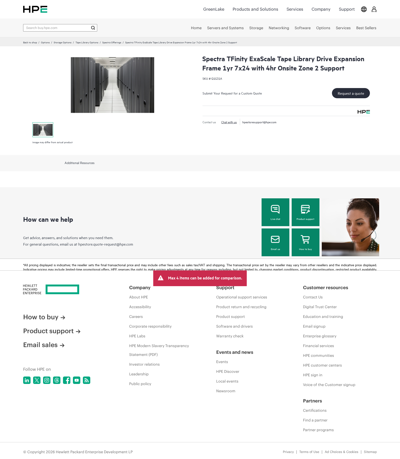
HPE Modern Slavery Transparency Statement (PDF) (159, 350)
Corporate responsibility (150, 326)
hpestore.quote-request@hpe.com (105, 244)
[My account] (374, 9)
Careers (136, 316)
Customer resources (325, 287)
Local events (227, 381)
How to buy (305, 249)
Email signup (314, 326)
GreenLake (213, 9)
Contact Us (313, 297)
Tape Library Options (86, 42)
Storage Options (63, 42)
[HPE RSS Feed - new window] (86, 380)
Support (347, 9)
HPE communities (318, 355)
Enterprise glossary (319, 336)
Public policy (140, 383)
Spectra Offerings (111, 42)
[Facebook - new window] (66, 380)
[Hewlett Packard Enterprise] (35, 9)
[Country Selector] (364, 9)
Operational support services (241, 297)
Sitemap (370, 452)
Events (222, 361)
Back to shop (30, 42)
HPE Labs (137, 336)
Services (295, 9)
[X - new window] (37, 380)
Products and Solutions (255, 9)
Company (321, 9)
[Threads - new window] (56, 380)
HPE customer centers (322, 365)
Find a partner (315, 420)
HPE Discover (227, 371)
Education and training (323, 316)
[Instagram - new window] (46, 380)
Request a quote (351, 93)
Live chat (275, 219)
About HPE (138, 297)
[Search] (93, 28)
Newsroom (225, 391)
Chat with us (229, 122)
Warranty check (230, 336)
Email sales (40, 345)
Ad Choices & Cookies (341, 452)
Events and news (234, 352)
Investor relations (144, 364)
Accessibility (140, 306)
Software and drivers (234, 326)
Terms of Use (309, 452)
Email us (275, 249)
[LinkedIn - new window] (27, 380)
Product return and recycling (241, 306)
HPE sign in (312, 375)
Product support (305, 219)
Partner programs (318, 429)
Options (45, 42)
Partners (312, 401)
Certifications (315, 410)
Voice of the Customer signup (329, 384)
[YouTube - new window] (76, 380)
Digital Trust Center (320, 306)
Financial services (318, 345)
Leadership (139, 374)
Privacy (288, 452)
